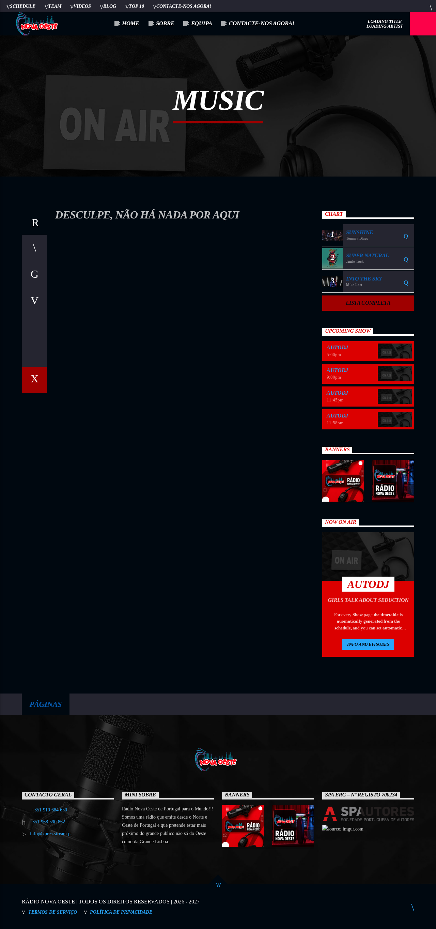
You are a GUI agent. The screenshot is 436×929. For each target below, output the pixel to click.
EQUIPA (201, 23)
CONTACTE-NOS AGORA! (183, 6)
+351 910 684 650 (49, 809)
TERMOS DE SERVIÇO (52, 912)
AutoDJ (337, 347)
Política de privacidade (121, 912)
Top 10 (136, 6)
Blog (109, 6)
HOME (130, 23)
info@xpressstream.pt (51, 833)
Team (54, 6)
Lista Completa (368, 303)
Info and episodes (368, 644)
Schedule (22, 6)
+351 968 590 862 (47, 821)
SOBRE (165, 23)
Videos (82, 6)
